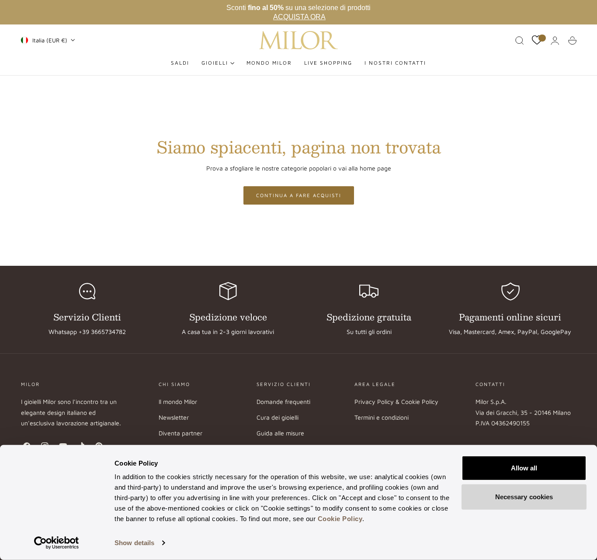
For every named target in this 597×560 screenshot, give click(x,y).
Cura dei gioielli (277, 417)
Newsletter (174, 417)
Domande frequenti (283, 401)
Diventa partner (180, 433)
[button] (520, 41)
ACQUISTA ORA (299, 17)
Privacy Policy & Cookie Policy (396, 401)
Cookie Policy (340, 518)
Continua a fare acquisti (298, 195)
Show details (134, 542)
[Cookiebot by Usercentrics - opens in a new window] (56, 543)
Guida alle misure (280, 433)
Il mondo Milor (178, 401)
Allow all (524, 468)
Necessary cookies (524, 496)
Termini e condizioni (381, 417)
